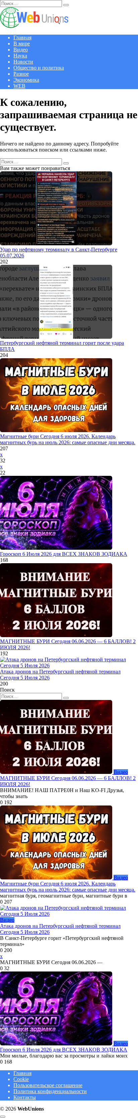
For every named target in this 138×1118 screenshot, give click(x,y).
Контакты (24, 1097)
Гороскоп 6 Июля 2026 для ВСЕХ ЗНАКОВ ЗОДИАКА (63, 554)
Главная (22, 37)
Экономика (26, 80)
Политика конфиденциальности (50, 1091)
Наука (20, 55)
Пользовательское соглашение (47, 1085)
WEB (19, 86)
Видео (20, 49)
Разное (21, 74)
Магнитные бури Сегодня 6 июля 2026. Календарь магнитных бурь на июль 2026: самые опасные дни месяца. (67, 439)
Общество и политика (38, 68)
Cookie (21, 1079)
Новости (23, 62)
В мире (21, 43)
